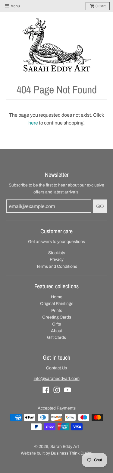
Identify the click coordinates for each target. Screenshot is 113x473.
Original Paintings (56, 303)
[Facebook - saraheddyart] (45, 390)
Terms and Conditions (56, 266)
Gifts (56, 324)
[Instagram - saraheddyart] (56, 390)
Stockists (56, 253)
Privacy (57, 259)
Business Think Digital (71, 453)
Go (100, 206)
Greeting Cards (56, 317)
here (33, 122)
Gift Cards (56, 337)
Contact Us (56, 368)
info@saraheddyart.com (57, 378)
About (56, 331)
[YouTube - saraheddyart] (67, 390)
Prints (56, 310)
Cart (101, 6)
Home (56, 297)
